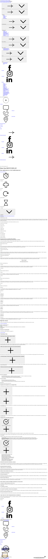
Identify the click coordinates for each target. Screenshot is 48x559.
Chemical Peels (5, 31)
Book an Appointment (6, 1)
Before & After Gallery (3, 135)
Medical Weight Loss (5, 93)
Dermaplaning (5, 32)
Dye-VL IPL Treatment (6, 35)
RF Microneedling (5, 33)
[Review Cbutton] (5, 555)
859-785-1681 (2, 1)
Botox (4, 15)
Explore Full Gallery (2, 332)
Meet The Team (5, 63)
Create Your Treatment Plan (3, 323)
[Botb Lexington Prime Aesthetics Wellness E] (39, 557)
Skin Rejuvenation (4, 30)
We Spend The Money (6, 520)
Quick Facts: (2, 214)
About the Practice (5, 62)
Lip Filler (4, 17)
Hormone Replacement (6, 48)
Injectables (3, 8)
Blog (3, 95)
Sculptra (4, 84)
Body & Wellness (4, 41)
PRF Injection (5, 18)
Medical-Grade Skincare (6, 34)
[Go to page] (5, 0)
